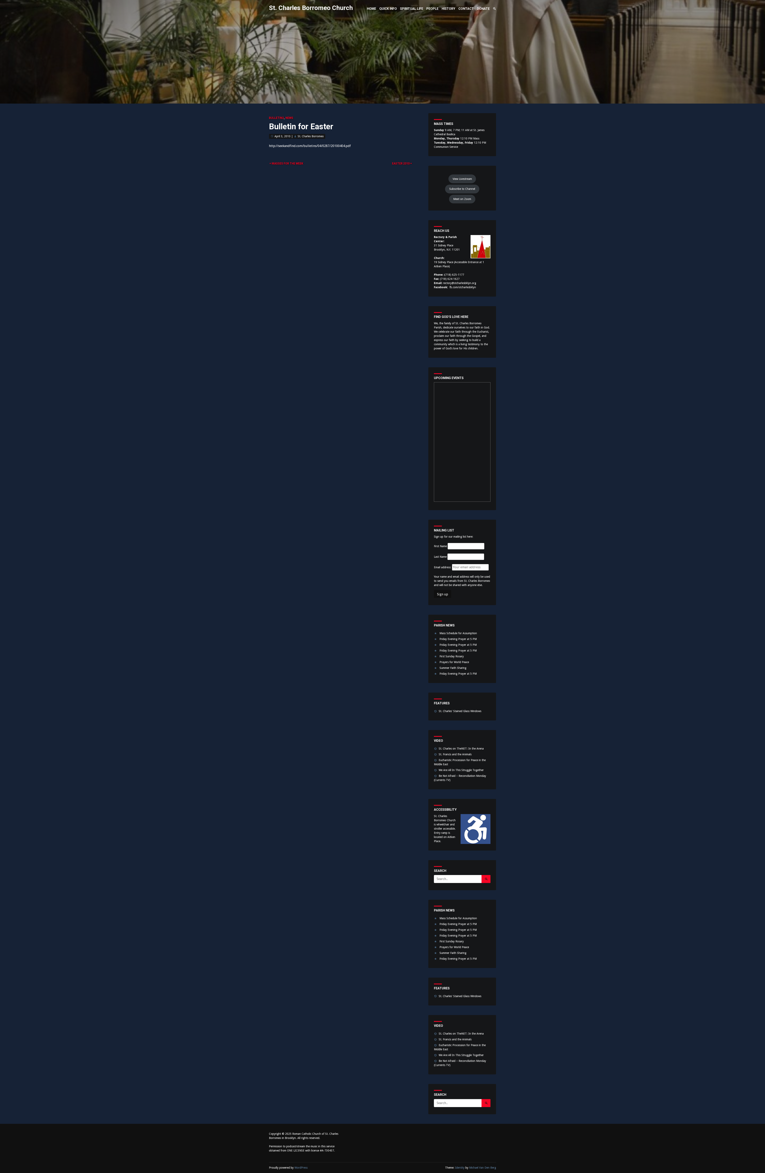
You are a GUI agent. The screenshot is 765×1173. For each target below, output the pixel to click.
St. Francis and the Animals (455, 754)
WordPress (301, 1167)
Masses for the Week (287, 163)
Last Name (440, 556)
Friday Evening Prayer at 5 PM (458, 639)
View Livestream (462, 178)
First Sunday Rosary (451, 656)
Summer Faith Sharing (452, 667)
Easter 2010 (401, 163)
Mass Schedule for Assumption (458, 633)
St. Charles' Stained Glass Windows (460, 711)
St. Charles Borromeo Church (311, 8)
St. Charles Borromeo (311, 136)
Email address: (443, 567)
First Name (440, 546)
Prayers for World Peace (454, 662)
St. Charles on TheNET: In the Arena (461, 748)
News (289, 118)
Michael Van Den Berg (482, 1167)
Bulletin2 (276, 118)
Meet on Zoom (462, 199)
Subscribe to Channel (462, 188)
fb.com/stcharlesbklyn (462, 287)
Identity (460, 1167)
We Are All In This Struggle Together (461, 770)
